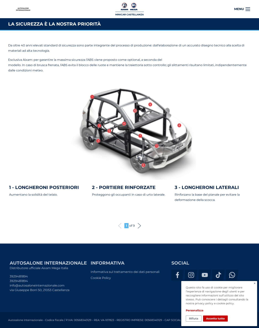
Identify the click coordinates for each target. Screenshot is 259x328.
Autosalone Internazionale (23, 9)
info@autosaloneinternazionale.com (37, 285)
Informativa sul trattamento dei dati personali (125, 272)
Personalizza (194, 310)
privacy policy (204, 303)
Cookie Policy (101, 278)
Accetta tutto (215, 318)
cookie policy (225, 303)
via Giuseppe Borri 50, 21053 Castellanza (39, 290)
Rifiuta (193, 318)
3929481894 (19, 276)
